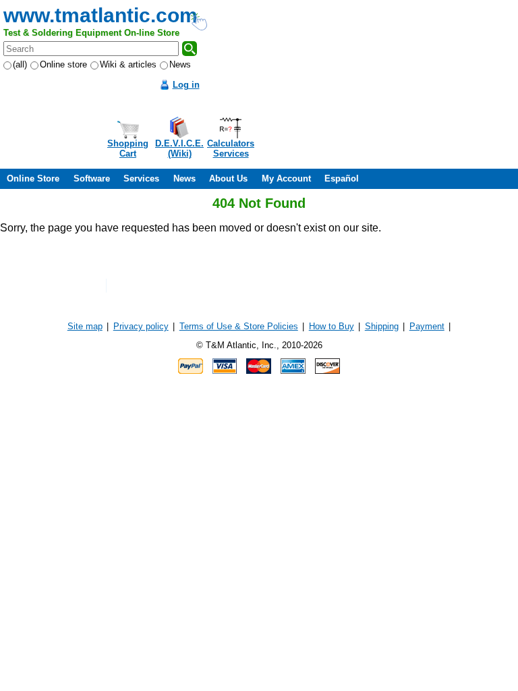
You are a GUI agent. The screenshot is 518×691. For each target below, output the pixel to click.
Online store (63, 64)
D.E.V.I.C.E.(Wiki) (179, 148)
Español (341, 178)
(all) (20, 64)
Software (92, 178)
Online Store (33, 178)
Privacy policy (141, 326)
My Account (286, 178)
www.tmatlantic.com (100, 15)
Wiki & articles (128, 64)
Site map (85, 326)
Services (141, 178)
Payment (426, 326)
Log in (186, 85)
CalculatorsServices (230, 148)
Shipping (382, 326)
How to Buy (331, 326)
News (180, 64)
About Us (228, 178)
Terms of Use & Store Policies (238, 326)
